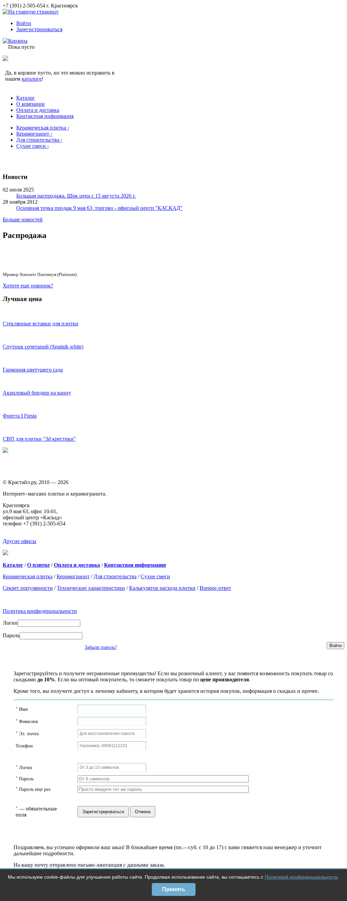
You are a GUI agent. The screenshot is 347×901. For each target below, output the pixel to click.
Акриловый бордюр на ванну (37, 393)
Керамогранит (73, 576)
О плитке (38, 565)
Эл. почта (29, 733)
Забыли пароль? (101, 647)
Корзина (17, 41)
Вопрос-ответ (215, 588)
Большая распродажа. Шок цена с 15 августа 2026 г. (76, 196)
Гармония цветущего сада (33, 370)
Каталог (25, 98)
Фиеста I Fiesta (20, 416)
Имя (23, 709)
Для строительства (115, 576)
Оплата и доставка (37, 110)
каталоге (32, 79)
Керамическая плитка (28, 576)
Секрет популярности (28, 588)
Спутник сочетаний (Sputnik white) (43, 346)
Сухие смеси (155, 576)
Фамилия (28, 721)
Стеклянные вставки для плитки (40, 323)
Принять (173, 889)
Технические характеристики (91, 588)
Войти (23, 23)
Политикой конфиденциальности (301, 877)
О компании (30, 104)
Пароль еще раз (34, 789)
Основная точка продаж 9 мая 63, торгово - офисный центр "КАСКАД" (99, 208)
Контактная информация (45, 116)
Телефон (24, 745)
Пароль (11, 635)
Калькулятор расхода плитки (162, 588)
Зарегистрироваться (39, 29)
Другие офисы (19, 541)
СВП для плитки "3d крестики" (39, 439)
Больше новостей (23, 219)
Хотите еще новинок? (28, 285)
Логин (10, 623)
